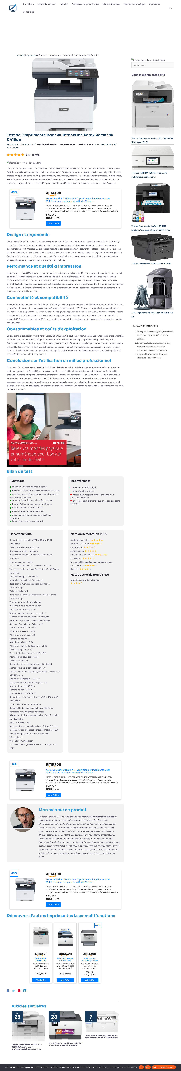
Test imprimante (85, 144)
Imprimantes (12, 147)
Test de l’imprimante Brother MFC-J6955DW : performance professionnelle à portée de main (27, 1047)
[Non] (178, 1067)
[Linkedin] (24, 990)
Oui (141, 1067)
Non (148, 1067)
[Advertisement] (90, 34)
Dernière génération (47, 144)
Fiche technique (67, 144)
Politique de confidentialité (164, 1067)
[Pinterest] (19, 990)
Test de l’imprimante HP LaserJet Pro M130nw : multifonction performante (101, 1036)
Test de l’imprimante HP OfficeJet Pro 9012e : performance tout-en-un (65, 1044)
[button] (171, 8)
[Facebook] (8, 990)
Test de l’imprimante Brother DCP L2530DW (151, 263)
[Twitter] (13, 990)
